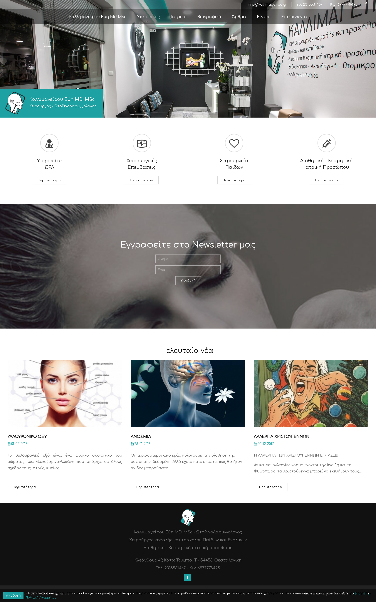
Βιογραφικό (209, 17)
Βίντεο (263, 17)
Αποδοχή (13, 595)
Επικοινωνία (294, 17)
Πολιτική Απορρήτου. (41, 597)
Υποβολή (188, 280)
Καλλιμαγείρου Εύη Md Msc (97, 17)
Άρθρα (239, 17)
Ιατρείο (178, 17)
